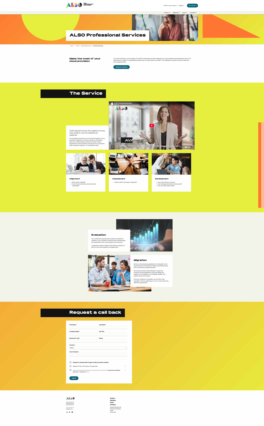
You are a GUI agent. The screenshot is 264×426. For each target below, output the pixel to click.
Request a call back (121, 67)
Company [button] (193, 12)
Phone (101, 338)
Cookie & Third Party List (115, 407)
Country (72, 345)
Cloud (112, 402)
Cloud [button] (184, 12)
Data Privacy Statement (115, 408)
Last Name (102, 324)
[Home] (70, 398)
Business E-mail (74, 338)
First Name (73, 324)
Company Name (74, 331)
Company (113, 404)
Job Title (101, 331)
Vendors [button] (166, 12)
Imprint (111, 410)
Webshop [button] (176, 12)
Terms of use (113, 412)
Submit (74, 378)
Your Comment (73, 352)
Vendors (112, 398)
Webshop (113, 400)
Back (72, 45)
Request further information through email (99, 366)
